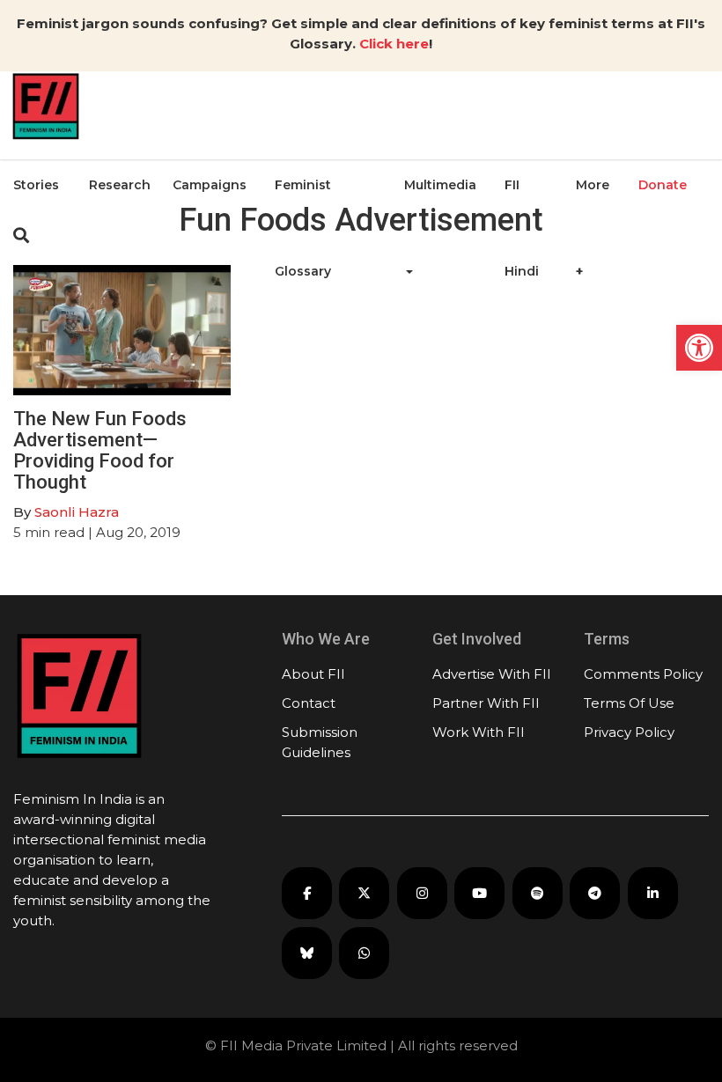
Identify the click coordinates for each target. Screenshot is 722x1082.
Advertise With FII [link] (491, 674)
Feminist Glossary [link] (303, 228)
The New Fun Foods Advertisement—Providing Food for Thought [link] (100, 451)
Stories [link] (36, 185)
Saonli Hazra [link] (76, 512)
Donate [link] (662, 185)
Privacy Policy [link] (629, 732)
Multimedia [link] (440, 185)
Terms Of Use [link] (629, 703)
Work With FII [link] (478, 732)
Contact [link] (308, 703)
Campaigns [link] (210, 185)
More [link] (592, 185)
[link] (699, 348)
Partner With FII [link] (486, 703)
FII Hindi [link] (522, 228)
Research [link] (120, 185)
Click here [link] (394, 43)
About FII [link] (313, 674)
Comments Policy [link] (643, 674)
